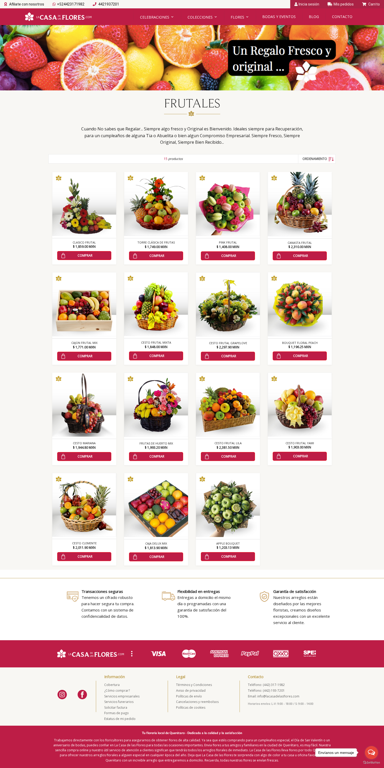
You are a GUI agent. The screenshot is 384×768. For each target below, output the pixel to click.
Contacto (342, 16)
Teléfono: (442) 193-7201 (266, 690)
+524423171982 (70, 4)
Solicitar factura (115, 707)
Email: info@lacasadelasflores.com (273, 696)
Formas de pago (116, 713)
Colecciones (200, 17)
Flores (237, 17)
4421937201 (108, 4)
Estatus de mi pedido (120, 719)
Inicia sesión (309, 4)
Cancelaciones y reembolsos (197, 702)
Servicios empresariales (121, 696)
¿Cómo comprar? (117, 690)
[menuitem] (316, 158)
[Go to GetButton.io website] (371, 762)
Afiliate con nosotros (26, 4)
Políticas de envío (189, 696)
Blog (314, 16)
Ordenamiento (314, 159)
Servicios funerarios (118, 702)
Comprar (85, 255)
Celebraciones (154, 17)
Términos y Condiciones (194, 685)
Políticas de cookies (190, 707)
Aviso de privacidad (191, 690)
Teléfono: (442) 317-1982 (266, 685)
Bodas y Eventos (279, 16)
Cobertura (112, 685)
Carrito (374, 4)
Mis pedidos (344, 4)
